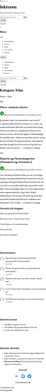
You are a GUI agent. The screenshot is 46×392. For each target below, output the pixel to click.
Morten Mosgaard (13, 268)
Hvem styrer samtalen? (9, 235)
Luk (1, 37)
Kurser (7, 53)
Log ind (3, 24)
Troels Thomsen (12, 289)
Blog (6, 47)
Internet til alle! (6, 229)
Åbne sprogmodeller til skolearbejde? (14, 214)
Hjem (2, 96)
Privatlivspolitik (6, 390)
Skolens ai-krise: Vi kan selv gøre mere (15, 219)
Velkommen (9, 41)
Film (2, 102)
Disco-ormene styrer (14, 107)
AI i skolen (8, 50)
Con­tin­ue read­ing (31, 148)
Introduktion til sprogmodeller (16, 327)
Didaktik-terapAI (11, 325)
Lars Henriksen (18, 115)
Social (6, 44)
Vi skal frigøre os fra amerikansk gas (14, 224)
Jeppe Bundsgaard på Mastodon (18, 258)
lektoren (8, 7)
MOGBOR (9, 299)
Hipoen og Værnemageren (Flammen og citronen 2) (17, 160)
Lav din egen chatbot (12, 330)
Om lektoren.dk (23, 382)
